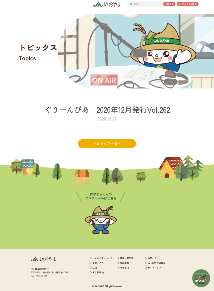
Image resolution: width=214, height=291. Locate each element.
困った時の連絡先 (157, 262)
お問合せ (169, 4)
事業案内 (124, 267)
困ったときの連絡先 (187, 4)
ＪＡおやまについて (103, 258)
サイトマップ (154, 267)
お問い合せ (153, 258)
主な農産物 (98, 272)
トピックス (98, 262)
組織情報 (124, 262)
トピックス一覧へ (107, 143)
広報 (95, 267)
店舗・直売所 (126, 258)
